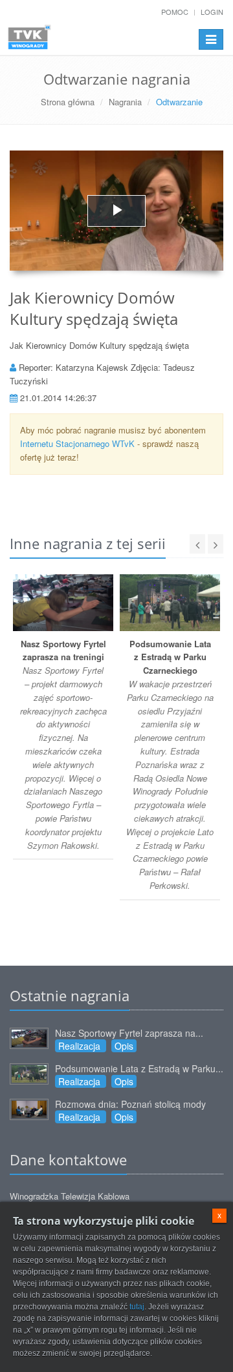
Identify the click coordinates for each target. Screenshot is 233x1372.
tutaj (136, 1306)
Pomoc (174, 11)
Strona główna (67, 102)
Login (212, 11)
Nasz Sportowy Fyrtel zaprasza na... (129, 1032)
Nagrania (125, 102)
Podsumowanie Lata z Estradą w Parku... (139, 1068)
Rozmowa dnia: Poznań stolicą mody (130, 1103)
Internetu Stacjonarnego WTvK (77, 443)
